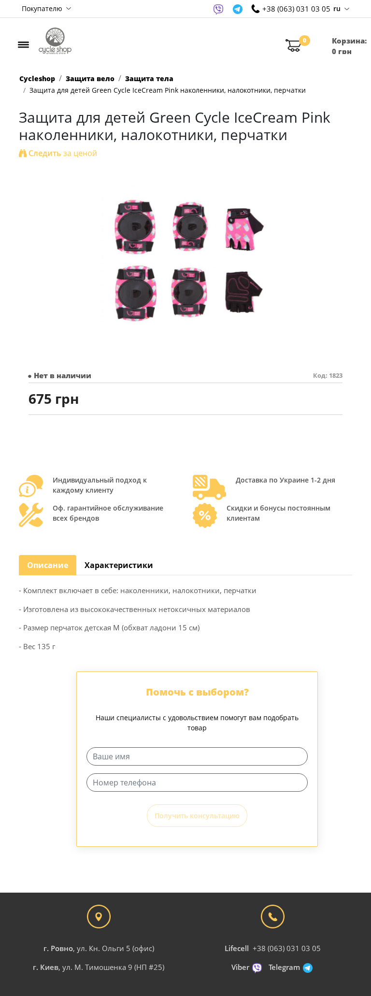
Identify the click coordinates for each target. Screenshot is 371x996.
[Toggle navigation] (23, 44)
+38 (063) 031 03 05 (287, 948)
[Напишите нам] (218, 8)
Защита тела (149, 78)
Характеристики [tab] (119, 565)
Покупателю (43, 8)
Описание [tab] (47, 565)
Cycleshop (37, 78)
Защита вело (90, 78)
